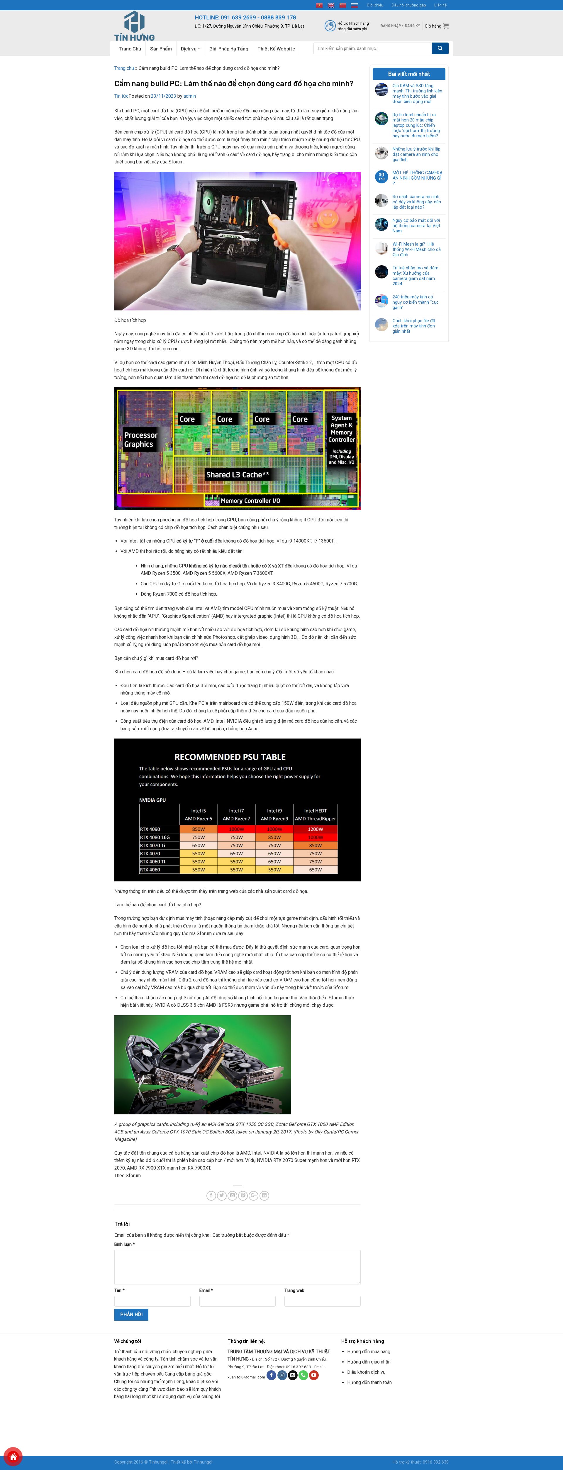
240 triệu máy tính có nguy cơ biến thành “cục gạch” (416, 302)
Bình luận (124, 1244)
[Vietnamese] (319, 4)
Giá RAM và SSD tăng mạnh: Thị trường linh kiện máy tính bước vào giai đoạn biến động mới (417, 93)
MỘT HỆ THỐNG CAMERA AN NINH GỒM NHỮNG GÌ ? (417, 178)
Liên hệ (440, 4)
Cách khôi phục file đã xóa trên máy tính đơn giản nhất (414, 326)
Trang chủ (124, 68)
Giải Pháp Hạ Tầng (228, 48)
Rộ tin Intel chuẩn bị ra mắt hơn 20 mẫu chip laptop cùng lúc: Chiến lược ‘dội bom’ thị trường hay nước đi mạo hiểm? (416, 125)
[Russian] (355, 4)
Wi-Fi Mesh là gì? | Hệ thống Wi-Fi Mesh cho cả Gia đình (417, 249)
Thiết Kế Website (276, 48)
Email (206, 1290)
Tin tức (121, 96)
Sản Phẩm (161, 48)
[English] (331, 4)
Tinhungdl (158, 1462)
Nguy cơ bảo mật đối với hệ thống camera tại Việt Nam (416, 226)
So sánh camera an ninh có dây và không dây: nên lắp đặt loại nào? (417, 202)
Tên (119, 1290)
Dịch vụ (188, 48)
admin (190, 96)
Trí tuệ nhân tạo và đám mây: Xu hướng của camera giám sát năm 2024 (415, 275)
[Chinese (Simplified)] (343, 4)
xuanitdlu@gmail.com (246, 1377)
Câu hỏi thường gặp (408, 4)
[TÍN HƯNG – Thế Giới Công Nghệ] (150, 25)
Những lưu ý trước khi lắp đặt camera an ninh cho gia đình (416, 154)
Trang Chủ (130, 48)
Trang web (294, 1290)
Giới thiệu (375, 4)
